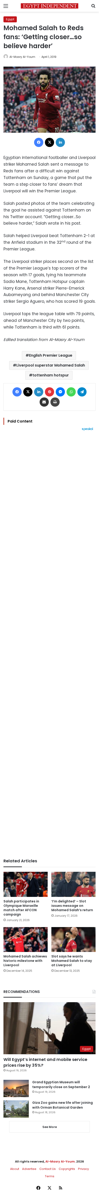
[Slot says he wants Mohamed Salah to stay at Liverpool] (73, 939)
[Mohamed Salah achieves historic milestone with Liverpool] (25, 939)
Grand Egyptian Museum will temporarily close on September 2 (61, 1084)
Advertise (29, 1169)
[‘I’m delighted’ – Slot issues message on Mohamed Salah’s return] (73, 884)
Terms (49, 1176)
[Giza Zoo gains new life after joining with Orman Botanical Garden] (16, 1109)
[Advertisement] (49, 644)
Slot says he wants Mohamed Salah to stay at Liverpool (71, 960)
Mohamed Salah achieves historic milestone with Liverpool (25, 960)
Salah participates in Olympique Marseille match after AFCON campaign (21, 908)
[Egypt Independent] (49, 6)
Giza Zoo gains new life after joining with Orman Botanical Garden (62, 1105)
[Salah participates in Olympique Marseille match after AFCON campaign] (25, 884)
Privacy (83, 1169)
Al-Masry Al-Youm (22, 57)
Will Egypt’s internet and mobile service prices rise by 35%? (45, 1062)
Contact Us (47, 1169)
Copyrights (67, 1169)
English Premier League (50, 355)
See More (49, 1127)
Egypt (10, 19)
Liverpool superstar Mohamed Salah (50, 365)
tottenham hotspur (50, 375)
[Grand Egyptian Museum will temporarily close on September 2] (16, 1088)
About (14, 1169)
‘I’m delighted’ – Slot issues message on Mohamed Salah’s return (72, 905)
